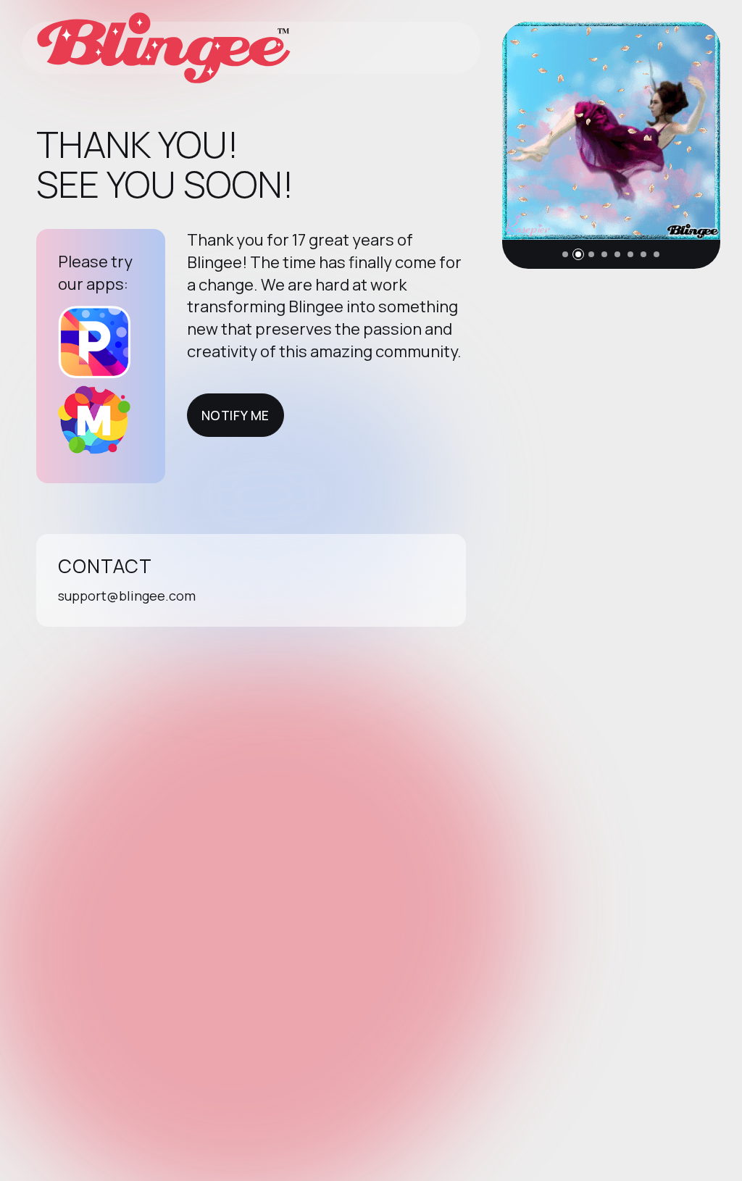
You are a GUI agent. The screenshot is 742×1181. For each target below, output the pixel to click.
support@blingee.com (127, 595)
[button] (565, 254)
